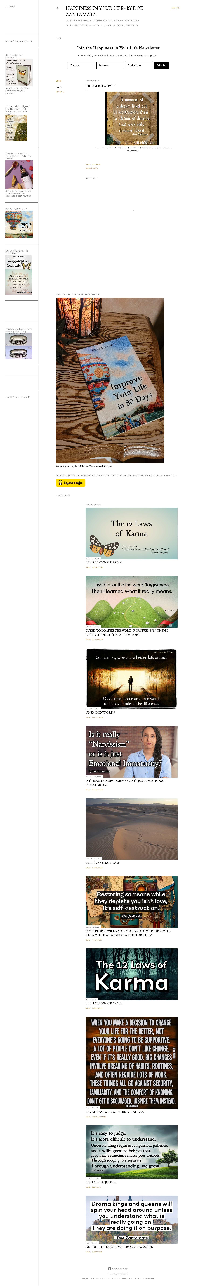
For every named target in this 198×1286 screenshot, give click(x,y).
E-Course (106, 25)
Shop (97, 25)
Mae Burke (125, 1274)
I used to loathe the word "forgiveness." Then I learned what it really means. (127, 632)
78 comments (97, 567)
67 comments (97, 717)
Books (77, 25)
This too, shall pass (103, 862)
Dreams (60, 91)
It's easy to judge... (101, 1182)
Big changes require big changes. (115, 1112)
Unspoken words (100, 712)
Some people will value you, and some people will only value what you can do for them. (128, 933)
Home (69, 25)
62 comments (97, 640)
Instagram (119, 25)
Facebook (132, 25)
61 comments (97, 868)
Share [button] (58, 81)
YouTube (87, 25)
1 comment (96, 1187)
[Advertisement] (132, 268)
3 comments (97, 1252)
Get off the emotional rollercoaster (119, 1247)
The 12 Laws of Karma (104, 562)
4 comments (97, 940)
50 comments (97, 790)
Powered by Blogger (120, 1269)
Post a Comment (99, 1117)
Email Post (96, 164)
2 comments (97, 1008)
